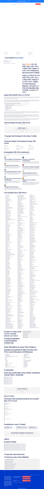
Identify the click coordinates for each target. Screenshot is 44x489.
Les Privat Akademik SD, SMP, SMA (26, 476)
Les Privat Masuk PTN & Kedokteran (26, 480)
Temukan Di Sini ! (30, 91)
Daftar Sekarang (22, 131)
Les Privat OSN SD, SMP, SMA (26, 478)
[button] (22, 385)
